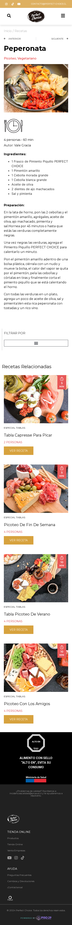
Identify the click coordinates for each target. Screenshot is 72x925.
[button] (36, 343)
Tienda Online (15, 844)
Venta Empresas (16, 850)
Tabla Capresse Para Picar (28, 435)
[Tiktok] (12, 4)
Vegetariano (26, 58)
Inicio (8, 31)
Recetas (21, 31)
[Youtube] (19, 4)
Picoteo (10, 58)
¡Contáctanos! (15, 887)
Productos (13, 838)
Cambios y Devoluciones (20, 881)
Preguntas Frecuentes (19, 875)
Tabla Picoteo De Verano (27, 614)
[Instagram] (6, 4)
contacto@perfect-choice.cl (48, 3)
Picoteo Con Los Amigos (27, 703)
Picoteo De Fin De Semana (29, 524)
